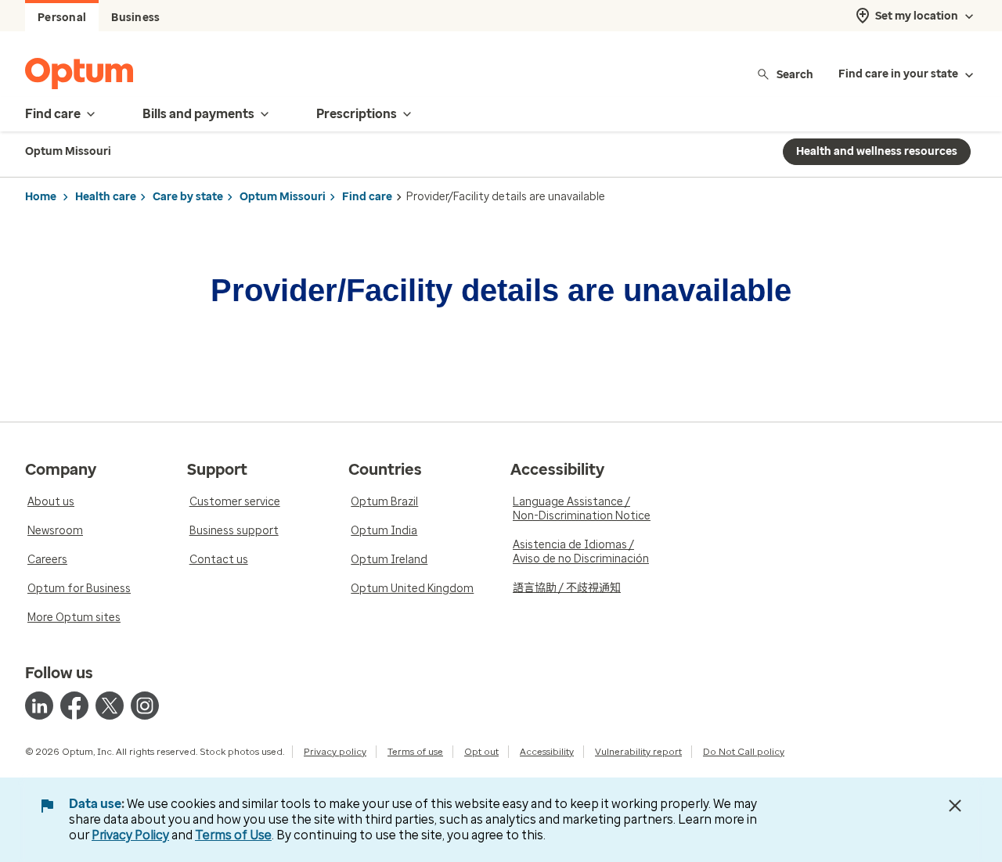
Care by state (188, 196)
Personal (62, 17)
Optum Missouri (283, 196)
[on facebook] (74, 705)
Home (40, 196)
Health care (105, 196)
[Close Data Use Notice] (955, 805)
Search (795, 73)
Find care (367, 196)
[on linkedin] (39, 705)
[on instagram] (145, 705)
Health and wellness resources (876, 151)
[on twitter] (110, 705)
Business (135, 17)
